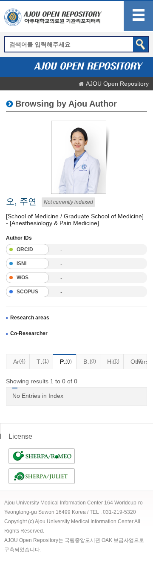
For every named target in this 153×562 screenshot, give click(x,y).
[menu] (138, 16)
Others (138, 361)
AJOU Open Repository (117, 83)
